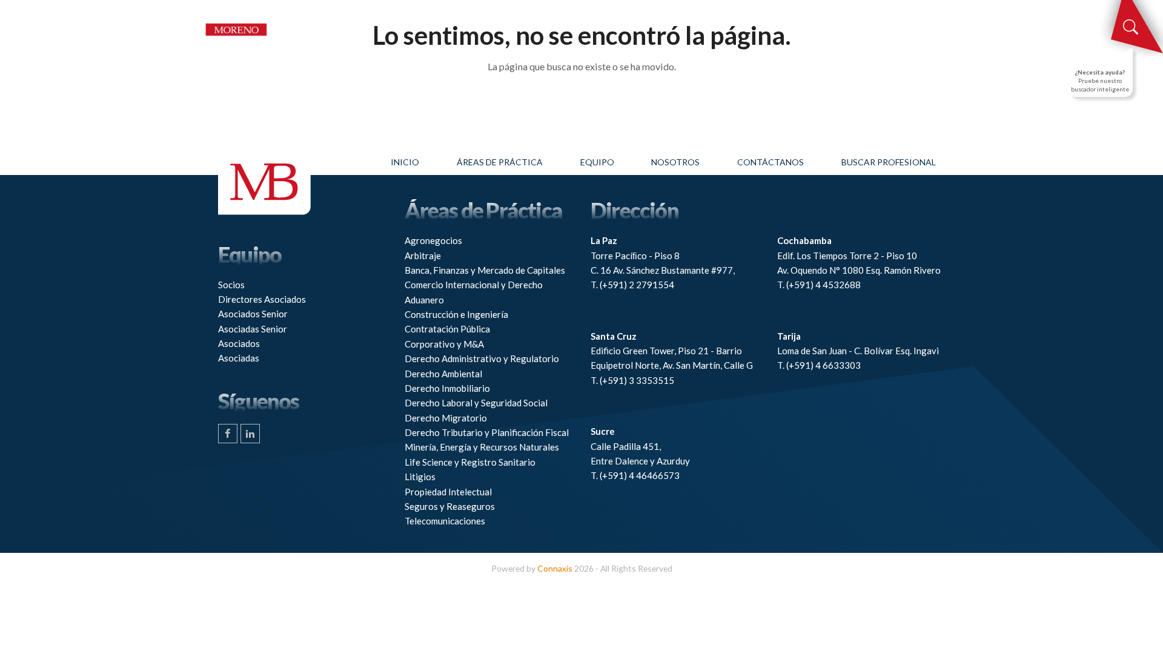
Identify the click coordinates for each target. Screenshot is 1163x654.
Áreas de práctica (500, 162)
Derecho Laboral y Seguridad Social (476, 402)
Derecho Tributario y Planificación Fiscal (487, 432)
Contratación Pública (447, 328)
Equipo (597, 162)
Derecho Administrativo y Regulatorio (482, 358)
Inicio (405, 162)
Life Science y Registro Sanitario (470, 462)
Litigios (420, 476)
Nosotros (675, 162)
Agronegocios (433, 240)
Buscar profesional (888, 162)
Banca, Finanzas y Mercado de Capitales (485, 270)
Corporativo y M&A (444, 344)
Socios (231, 284)
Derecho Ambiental (443, 373)
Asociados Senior (253, 313)
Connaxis (554, 568)
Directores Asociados (262, 299)
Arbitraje (423, 255)
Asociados (239, 343)
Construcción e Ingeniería (456, 314)
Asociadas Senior (252, 328)
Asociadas (238, 357)
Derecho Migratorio (446, 417)
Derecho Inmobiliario (447, 388)
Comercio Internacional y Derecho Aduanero (474, 292)
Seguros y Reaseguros (450, 506)
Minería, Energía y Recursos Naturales (482, 446)
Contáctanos (770, 162)
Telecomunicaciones (445, 520)
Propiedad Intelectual (448, 491)
